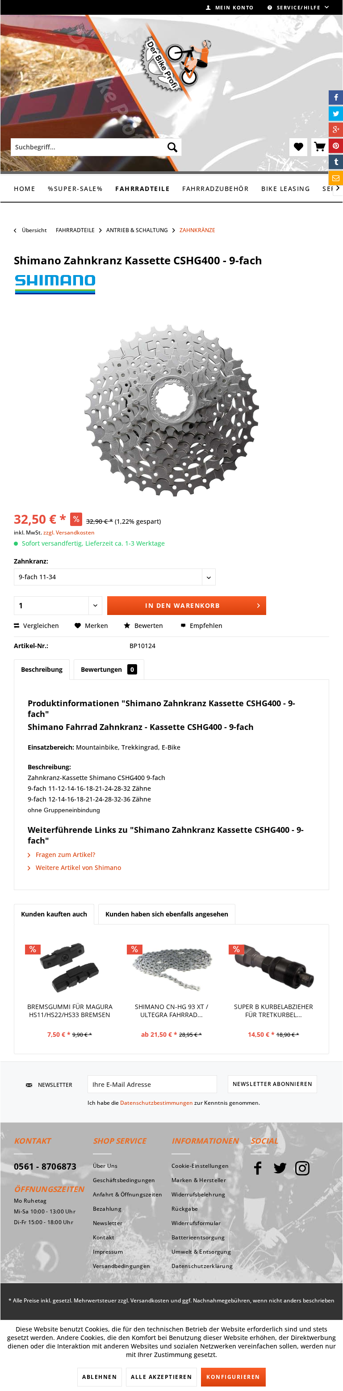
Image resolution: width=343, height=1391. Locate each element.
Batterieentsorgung (198, 1237)
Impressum (108, 1251)
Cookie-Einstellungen (200, 1166)
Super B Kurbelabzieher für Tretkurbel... (273, 1011)
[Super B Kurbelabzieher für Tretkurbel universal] (273, 967)
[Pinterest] (336, 146)
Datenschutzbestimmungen (156, 1103)
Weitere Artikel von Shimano (77, 867)
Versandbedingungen (122, 1266)
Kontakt (104, 1237)
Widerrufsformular (196, 1223)
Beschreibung (42, 669)
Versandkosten (149, 1300)
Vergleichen (40, 625)
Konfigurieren (233, 1377)
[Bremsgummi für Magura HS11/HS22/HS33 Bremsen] (69, 967)
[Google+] (336, 130)
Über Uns (105, 1166)
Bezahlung (107, 1209)
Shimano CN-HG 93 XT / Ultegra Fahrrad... (171, 1011)
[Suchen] (172, 147)
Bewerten (149, 625)
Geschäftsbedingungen (124, 1180)
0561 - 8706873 (45, 1166)
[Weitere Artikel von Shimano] (55, 289)
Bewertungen (107, 669)
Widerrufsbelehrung (199, 1194)
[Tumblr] (336, 162)
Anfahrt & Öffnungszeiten (128, 1194)
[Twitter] (280, 1172)
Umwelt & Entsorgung (201, 1251)
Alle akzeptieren (161, 1377)
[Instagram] (302, 1172)
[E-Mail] (336, 178)
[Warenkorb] (320, 147)
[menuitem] (230, 7)
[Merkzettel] (298, 147)
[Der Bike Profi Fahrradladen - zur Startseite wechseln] (175, 62)
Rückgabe (185, 1209)
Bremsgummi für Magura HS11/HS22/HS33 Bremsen (70, 1011)
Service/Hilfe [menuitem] (298, 7)
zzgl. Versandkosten (69, 532)
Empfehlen (205, 625)
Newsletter (108, 1223)
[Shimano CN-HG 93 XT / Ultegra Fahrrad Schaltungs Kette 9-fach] (171, 967)
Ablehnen (99, 1377)
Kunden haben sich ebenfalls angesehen (166, 914)
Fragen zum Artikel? (64, 854)
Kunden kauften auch (54, 914)
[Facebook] (258, 1172)
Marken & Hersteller (199, 1180)
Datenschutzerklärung (202, 1266)
